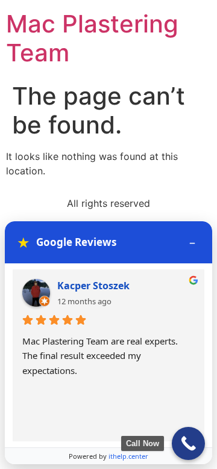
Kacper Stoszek (93, 285)
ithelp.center (128, 456)
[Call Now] (188, 443)
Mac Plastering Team (92, 38)
